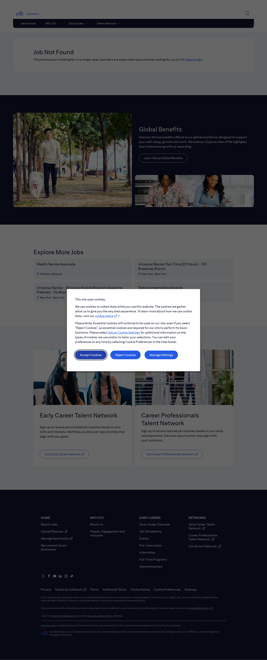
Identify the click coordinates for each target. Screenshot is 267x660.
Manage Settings (161, 355)
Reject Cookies (125, 355)
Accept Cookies (91, 355)
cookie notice (104, 316)
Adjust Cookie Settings (124, 332)
